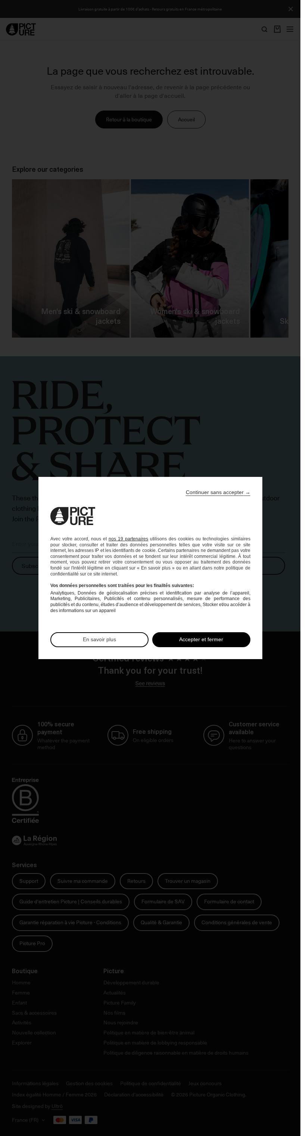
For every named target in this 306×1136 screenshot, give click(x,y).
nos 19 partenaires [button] (128, 538)
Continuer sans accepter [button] (218, 492)
